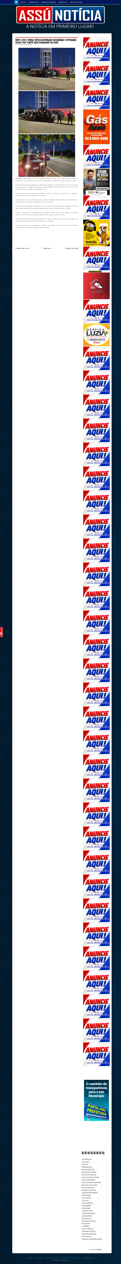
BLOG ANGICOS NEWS (89, 1172)
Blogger (99, 1249)
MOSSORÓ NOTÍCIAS (89, 1221)
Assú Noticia (22, 44)
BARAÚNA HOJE (87, 1167)
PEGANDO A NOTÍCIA (88, 1231)
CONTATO (23, 2)
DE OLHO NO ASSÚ (88, 1187)
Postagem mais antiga (71, 248)
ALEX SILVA (85, 1162)
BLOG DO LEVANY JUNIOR (90, 1177)
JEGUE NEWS (86, 1208)
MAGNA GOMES (87, 1216)
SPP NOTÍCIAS (86, 1236)
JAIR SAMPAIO (86, 1205)
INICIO (31, 1258)
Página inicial (47, 248)
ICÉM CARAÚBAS (87, 1203)
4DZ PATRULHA (87, 1159)
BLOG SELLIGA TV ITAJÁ (89, 1185)
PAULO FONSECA (87, 1229)
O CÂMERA (85, 1226)
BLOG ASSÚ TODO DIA (89, 1175)
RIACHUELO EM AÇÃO (89, 1234)
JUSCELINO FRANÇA (88, 1213)
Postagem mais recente (22, 248)
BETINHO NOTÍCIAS (88, 1169)
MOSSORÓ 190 (86, 1218)
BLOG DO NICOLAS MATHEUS (91, 1182)
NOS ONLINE (86, 1223)
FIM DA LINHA (86, 1195)
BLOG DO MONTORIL (88, 1180)
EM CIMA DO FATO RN (89, 1190)
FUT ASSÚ (85, 1200)
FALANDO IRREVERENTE (90, 1193)
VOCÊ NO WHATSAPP (76, 2)
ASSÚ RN (85, 1164)
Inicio (16, 2)
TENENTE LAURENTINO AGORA (92, 1239)
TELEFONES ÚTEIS (34, 2)
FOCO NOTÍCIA (87, 1198)
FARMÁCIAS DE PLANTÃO (48, 2)
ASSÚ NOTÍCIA (65, 1260)
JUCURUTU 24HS (87, 1211)
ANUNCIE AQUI (63, 2)
